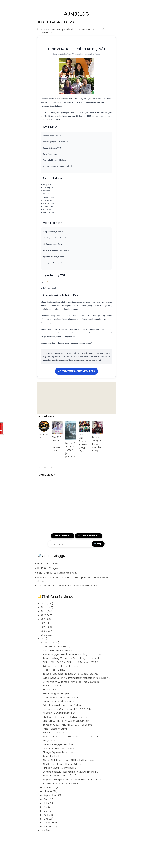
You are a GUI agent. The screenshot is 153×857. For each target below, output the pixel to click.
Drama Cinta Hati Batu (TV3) (58, 646)
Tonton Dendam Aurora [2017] (59, 775)
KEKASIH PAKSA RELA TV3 (55, 22)
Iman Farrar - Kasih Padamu (59, 701)
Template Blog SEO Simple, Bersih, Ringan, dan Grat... (71, 658)
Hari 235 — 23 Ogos (47, 563)
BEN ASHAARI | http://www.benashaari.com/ (67, 720)
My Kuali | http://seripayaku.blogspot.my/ (65, 717)
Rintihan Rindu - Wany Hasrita (59, 767)
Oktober (48, 791)
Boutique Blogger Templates (59, 744)
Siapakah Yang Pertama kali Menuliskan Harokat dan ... (73, 779)
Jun (46, 807)
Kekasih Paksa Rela (76, 29)
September (50, 795)
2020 (44, 627)
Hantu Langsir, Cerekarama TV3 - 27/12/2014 (67, 709)
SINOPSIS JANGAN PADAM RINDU (60, 713)
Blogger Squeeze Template (58, 752)
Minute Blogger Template (57, 693)
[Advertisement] (76, 398)
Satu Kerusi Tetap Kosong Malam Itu (57, 573)
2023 (43, 615)
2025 (44, 607)
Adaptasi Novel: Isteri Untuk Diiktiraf (62, 705)
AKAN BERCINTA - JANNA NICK (59, 748)
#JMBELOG (76, 14)
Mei (46, 810)
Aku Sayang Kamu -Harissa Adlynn (62, 764)
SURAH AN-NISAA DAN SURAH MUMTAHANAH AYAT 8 (70, 662)
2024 (44, 611)
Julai (46, 803)
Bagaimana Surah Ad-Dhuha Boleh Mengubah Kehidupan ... (76, 677)
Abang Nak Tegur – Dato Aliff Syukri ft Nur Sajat (69, 760)
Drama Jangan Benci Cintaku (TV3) (96, 444)
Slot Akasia (94, 29)
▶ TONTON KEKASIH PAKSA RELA (76, 371)
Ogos (47, 799)
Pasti (47, 281)
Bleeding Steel (50, 689)
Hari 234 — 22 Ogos (47, 568)
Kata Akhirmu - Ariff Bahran (58, 650)
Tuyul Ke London (52, 685)
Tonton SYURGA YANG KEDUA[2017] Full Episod (67, 724)
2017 (43, 638)
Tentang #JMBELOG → (88, 536)
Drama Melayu (56, 29)
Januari (48, 826)
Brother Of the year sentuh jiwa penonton (70, 450)
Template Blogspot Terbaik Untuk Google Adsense (71, 673)
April (46, 814)
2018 (43, 634)
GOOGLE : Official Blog (54, 670)
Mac (46, 818)
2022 (43, 619)
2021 (43, 623)
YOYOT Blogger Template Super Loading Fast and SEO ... (73, 654)
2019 (43, 630)
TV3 (102, 29)
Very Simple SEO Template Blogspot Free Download (71, 681)
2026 (44, 603)
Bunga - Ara (49, 740)
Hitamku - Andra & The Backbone (61, 783)
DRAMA (43, 29)
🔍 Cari (98, 543)
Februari (48, 822)
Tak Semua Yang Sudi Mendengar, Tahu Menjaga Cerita (68, 585)
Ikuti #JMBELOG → (62, 536)
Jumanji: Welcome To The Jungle (61, 697)
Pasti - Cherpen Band (55, 728)
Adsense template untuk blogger (61, 666)
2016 (43, 830)
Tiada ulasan (44, 32)
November (50, 787)
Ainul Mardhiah (51, 756)
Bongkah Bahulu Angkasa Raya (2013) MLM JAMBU (70, 771)
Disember (49, 642)
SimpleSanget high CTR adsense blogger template (71, 736)
